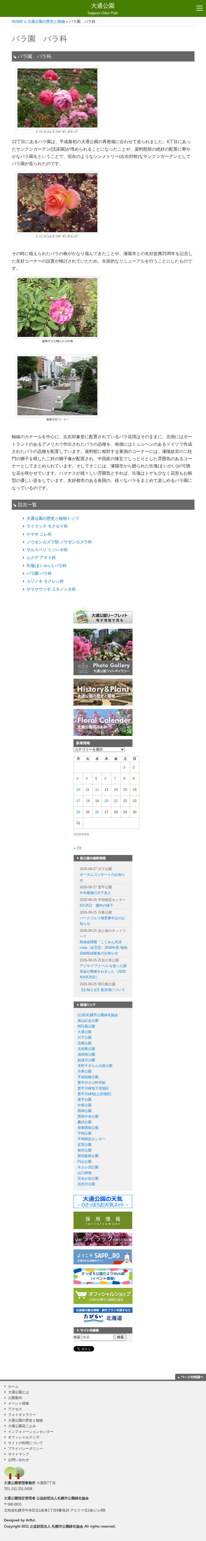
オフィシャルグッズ (23, 1437)
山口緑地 (84, 1173)
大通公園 (102, 8)
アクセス (15, 1409)
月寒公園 (84, 1071)
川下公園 (84, 1037)
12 (97, 789)
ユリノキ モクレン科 (45, 581)
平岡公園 (84, 1133)
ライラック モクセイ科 (47, 526)
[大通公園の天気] (102, 1201)
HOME (17, 21)
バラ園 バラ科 (39, 573)
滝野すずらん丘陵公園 (95, 1066)
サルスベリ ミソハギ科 (47, 549)
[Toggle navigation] (199, 8)
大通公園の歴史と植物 (46, 21)
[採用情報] (102, 1220)
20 (106, 801)
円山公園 (84, 1162)
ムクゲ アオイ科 (41, 557)
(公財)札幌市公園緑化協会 (98, 1015)
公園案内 (15, 1398)
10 (78, 789)
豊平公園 (84, 1099)
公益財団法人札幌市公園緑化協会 (62, 1498)
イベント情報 (18, 1403)
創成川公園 (86, 1060)
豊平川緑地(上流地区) (94, 1094)
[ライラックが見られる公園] (102, 1239)
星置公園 (84, 1145)
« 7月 (77, 848)
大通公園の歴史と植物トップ (53, 518)
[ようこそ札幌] (103, 1257)
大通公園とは (18, 1392)
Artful (30, 1520)
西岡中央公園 (88, 1116)
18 (88, 801)
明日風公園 (86, 1026)
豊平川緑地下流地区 (93, 1088)
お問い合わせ (18, 1460)
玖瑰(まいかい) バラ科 (47, 565)
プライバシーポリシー (25, 1448)
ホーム (13, 1386)
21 (116, 801)
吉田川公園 (86, 1184)
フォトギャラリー (22, 1415)
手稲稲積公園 (88, 1077)
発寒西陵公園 (88, 1128)
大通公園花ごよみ (22, 1426)
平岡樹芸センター (91, 1139)
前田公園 (84, 1150)
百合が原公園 (88, 1178)
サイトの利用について (25, 1443)
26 (97, 812)
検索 (76, 1337)
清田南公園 (86, 1054)
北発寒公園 (86, 1049)
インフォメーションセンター (30, 1432)
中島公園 (84, 1105)
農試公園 (84, 1122)
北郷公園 (84, 1043)
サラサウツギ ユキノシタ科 (51, 589)
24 (78, 812)
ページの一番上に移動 (190, 1377)
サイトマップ (18, 1454)
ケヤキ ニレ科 (39, 534)
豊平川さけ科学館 (91, 1083)
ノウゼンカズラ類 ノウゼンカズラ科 (59, 542)
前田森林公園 (88, 1156)
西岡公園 (84, 1111)
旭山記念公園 (88, 1021)
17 (78, 801)
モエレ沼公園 (88, 1167)
